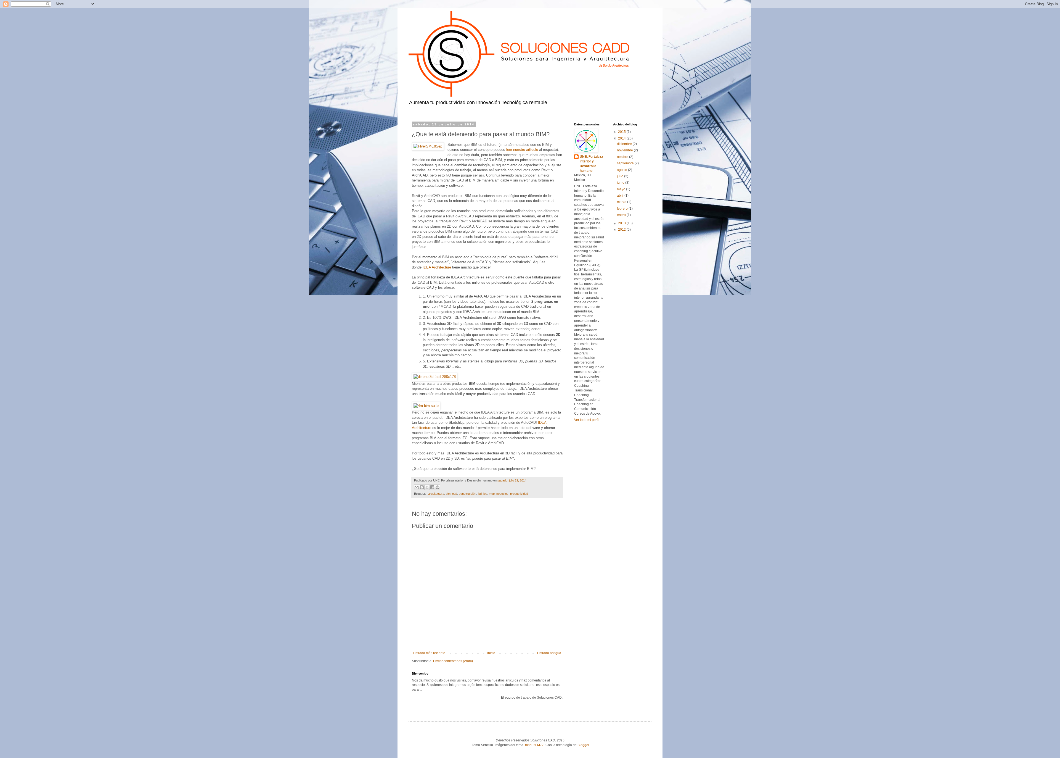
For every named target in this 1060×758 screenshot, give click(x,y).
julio (620, 176)
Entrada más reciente (429, 653)
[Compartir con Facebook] (432, 487)
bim (448, 493)
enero (622, 215)
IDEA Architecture (437, 267)
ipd (485, 493)
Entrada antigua (549, 653)
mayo (621, 189)
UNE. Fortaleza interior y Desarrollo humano (591, 163)
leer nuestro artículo (522, 150)
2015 (622, 132)
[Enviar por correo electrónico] (416, 487)
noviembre (625, 150)
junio (621, 183)
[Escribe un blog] (422, 487)
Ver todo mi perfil (586, 420)
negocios (502, 493)
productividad (519, 493)
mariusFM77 (534, 745)
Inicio (491, 653)
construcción (467, 493)
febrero (623, 208)
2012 (622, 229)
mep (492, 493)
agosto (622, 170)
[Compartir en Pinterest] (437, 487)
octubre (623, 157)
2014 (622, 138)
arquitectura (436, 493)
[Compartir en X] (427, 487)
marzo (622, 202)
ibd (480, 493)
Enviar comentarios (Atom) (453, 661)
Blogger (583, 745)
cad (454, 493)
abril (620, 196)
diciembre (625, 144)
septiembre (626, 163)
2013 (622, 223)
